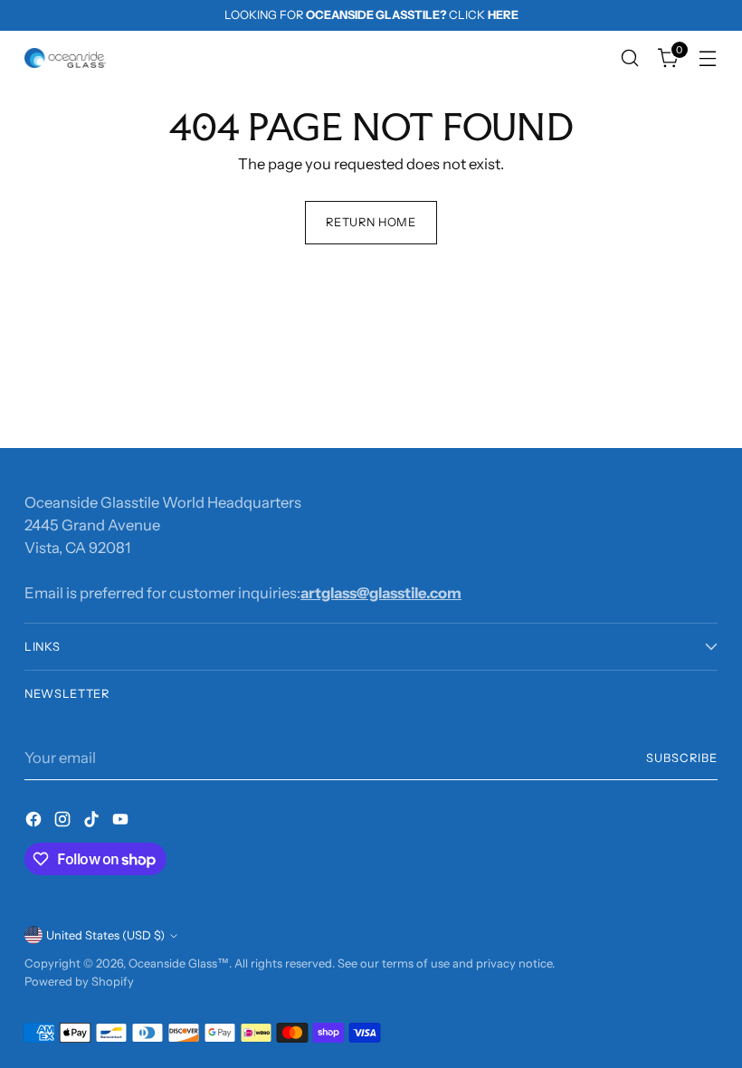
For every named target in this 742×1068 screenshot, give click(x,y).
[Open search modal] (630, 58)
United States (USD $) (105, 935)
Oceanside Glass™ (178, 963)
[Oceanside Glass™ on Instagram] (64, 822)
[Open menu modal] (708, 58)
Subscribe (682, 758)
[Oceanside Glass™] (65, 58)
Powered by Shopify (79, 981)
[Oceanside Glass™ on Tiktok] (93, 822)
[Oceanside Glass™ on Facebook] (35, 822)
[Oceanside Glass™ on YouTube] (122, 822)
